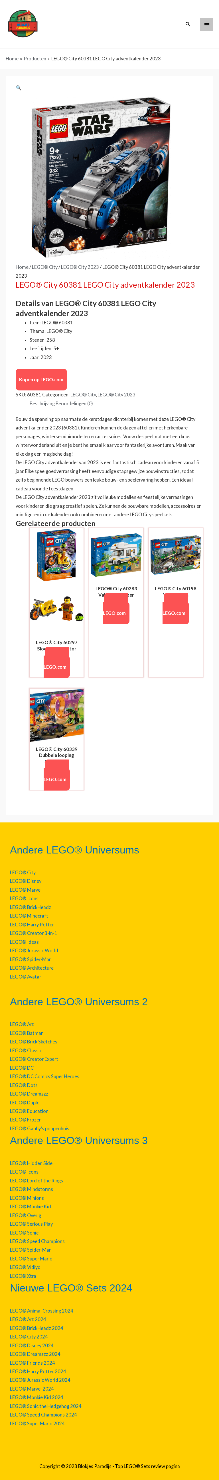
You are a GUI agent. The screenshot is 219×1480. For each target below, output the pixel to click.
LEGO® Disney (25, 881)
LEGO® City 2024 (29, 1336)
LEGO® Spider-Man (31, 959)
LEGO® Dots (24, 1085)
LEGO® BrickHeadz (30, 907)
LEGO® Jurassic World (34, 950)
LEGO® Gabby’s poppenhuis (39, 1128)
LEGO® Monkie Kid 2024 (36, 1397)
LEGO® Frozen (26, 1119)
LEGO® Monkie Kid (30, 1206)
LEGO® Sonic (24, 1232)
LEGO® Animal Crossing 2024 (41, 1310)
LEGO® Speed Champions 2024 (43, 1414)
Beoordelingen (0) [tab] (74, 403)
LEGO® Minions (27, 1198)
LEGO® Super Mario (31, 1258)
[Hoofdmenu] (206, 24)
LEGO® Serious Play (31, 1224)
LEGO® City (45, 267)
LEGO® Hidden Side (31, 1163)
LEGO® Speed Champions (37, 1241)
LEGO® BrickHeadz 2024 (36, 1328)
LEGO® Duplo (25, 1102)
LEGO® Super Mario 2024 (37, 1423)
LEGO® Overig (25, 1215)
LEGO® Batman (27, 1033)
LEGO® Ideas (24, 942)
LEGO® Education (29, 1111)
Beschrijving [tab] (42, 403)
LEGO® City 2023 (80, 267)
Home (22, 267)
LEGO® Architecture (32, 968)
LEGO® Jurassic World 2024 (40, 1380)
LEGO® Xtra (23, 1276)
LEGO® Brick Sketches (33, 1041)
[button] (188, 24)
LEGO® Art (22, 1024)
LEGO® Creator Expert (34, 1059)
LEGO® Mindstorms (31, 1189)
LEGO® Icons (24, 898)
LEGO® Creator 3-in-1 (33, 933)
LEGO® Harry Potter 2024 (38, 1371)
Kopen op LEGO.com (41, 379)
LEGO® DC (22, 1067)
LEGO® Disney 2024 (32, 1345)
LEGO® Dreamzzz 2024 (35, 1354)
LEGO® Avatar (25, 976)
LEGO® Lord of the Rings (36, 1180)
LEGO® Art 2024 (28, 1319)
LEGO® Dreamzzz (29, 1093)
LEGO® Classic (26, 1050)
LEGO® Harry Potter (32, 924)
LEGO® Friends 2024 (32, 1363)
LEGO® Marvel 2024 (32, 1388)
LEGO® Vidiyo (25, 1267)
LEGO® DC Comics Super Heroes (44, 1076)
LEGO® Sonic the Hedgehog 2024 (46, 1406)
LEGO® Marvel (26, 889)
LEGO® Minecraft (29, 915)
